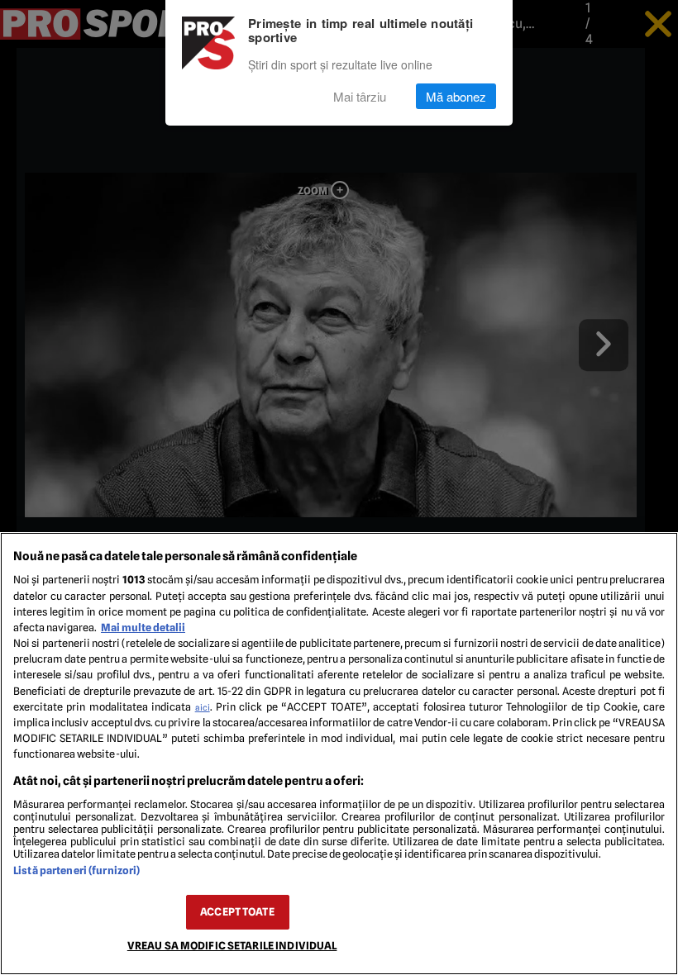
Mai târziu (359, 96)
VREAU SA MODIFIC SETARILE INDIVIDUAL (232, 945)
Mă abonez (456, 96)
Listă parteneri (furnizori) (76, 870)
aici (202, 707)
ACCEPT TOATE (237, 912)
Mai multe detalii (143, 627)
